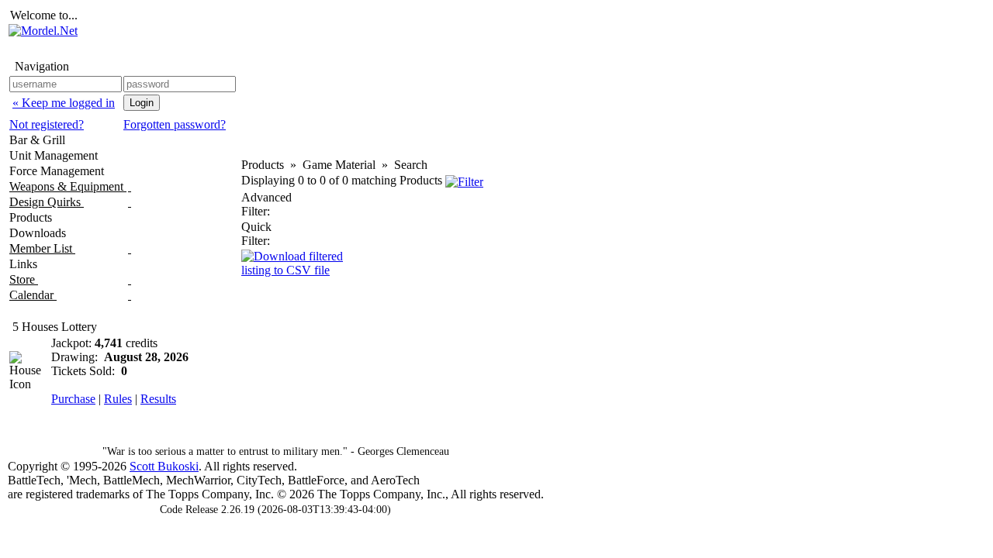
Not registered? (46, 124)
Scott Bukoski (164, 466)
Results (158, 398)
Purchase (73, 398)
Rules (118, 398)
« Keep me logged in (63, 102)
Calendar (33, 294)
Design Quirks (46, 201)
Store (23, 279)
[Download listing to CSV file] (301, 261)
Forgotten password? (174, 124)
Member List (42, 248)
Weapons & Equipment (67, 186)
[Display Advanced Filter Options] (464, 180)
